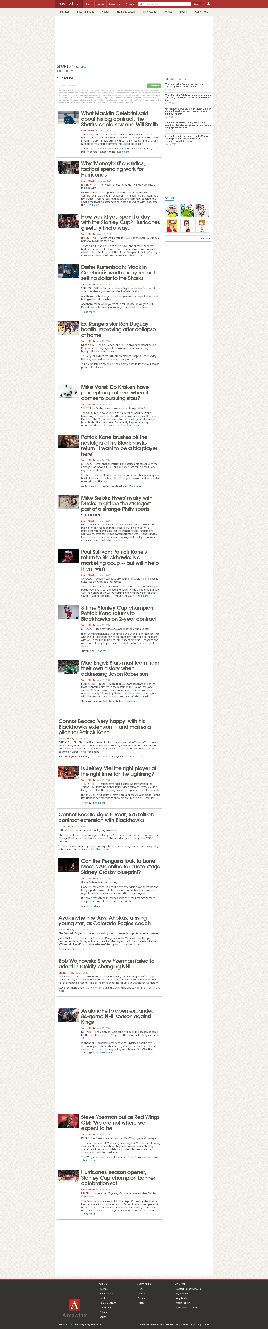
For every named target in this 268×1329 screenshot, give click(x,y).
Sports (184, 11)
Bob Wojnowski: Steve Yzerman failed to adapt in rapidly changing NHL (106, 963)
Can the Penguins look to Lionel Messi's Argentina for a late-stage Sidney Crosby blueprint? (120, 866)
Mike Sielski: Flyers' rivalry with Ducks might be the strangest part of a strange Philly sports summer (116, 505)
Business (64, 11)
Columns (142, 1298)
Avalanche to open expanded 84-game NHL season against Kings (117, 1015)
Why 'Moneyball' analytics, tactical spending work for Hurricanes (113, 168)
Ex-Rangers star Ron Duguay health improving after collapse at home (118, 328)
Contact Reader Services (188, 1288)
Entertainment (85, 11)
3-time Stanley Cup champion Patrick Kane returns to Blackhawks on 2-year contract (118, 612)
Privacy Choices (201, 1324)
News (140, 1288)
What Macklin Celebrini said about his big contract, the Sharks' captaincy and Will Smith (119, 118)
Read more (123, 151)
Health (105, 11)
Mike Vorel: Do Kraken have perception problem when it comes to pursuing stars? (115, 392)
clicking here (128, 102)
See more (205, 238)
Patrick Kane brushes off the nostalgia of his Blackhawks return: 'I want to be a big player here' (119, 444)
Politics (168, 11)
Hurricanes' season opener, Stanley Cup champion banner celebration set (118, 1177)
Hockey (93, 130)
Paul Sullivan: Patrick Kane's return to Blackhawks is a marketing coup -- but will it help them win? (120, 559)
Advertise (144, 1324)
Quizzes (142, 1302)
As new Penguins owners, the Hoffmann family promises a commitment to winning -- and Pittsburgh (187, 139)
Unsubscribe (186, 1324)
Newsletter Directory (186, 1307)
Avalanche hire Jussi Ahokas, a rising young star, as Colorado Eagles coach (104, 920)
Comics (141, 1293)
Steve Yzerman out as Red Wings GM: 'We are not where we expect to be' (120, 1122)
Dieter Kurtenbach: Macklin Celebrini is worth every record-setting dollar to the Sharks (119, 272)
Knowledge (149, 11)
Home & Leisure (126, 11)
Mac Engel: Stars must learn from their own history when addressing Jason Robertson (120, 667)
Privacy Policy (157, 1324)
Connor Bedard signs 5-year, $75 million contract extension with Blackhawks (106, 817)
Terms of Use (172, 1324)
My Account (182, 1293)
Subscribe (154, 86)
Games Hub (201, 11)
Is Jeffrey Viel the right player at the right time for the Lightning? (118, 770)
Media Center (183, 1302)
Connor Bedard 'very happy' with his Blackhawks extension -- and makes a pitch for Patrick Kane (104, 726)
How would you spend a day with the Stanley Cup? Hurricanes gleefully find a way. (120, 221)
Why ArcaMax (183, 1298)
